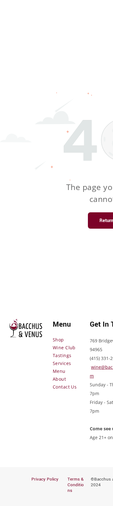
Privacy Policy (44, 479)
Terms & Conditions (75, 484)
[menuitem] (75, 340)
